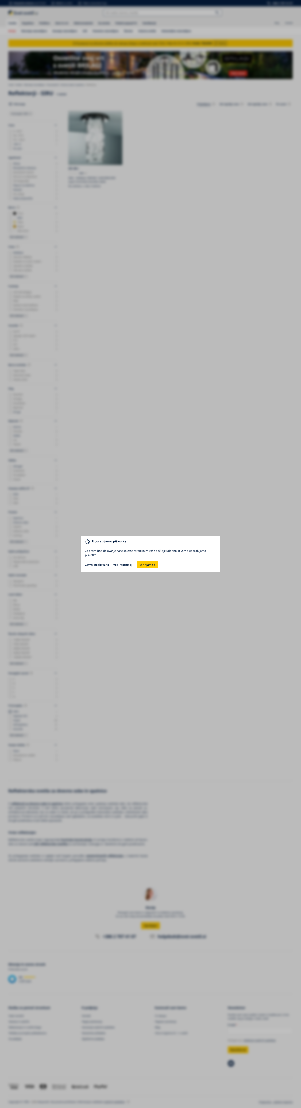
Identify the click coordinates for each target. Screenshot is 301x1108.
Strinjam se (147, 565)
